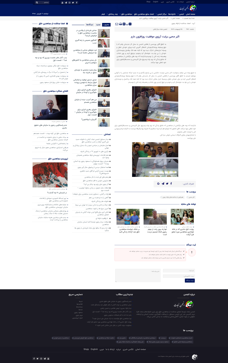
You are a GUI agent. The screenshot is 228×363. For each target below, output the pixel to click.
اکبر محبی (191, 197)
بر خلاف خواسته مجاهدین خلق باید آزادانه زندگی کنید (129, 230)
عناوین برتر (122, 338)
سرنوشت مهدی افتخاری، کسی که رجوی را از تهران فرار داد (52, 77)
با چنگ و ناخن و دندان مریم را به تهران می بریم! (92, 205)
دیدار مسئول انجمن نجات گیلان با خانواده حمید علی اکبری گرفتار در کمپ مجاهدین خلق (92, 140)
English (155, 2)
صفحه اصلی (190, 14)
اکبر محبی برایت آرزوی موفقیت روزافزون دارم (155, 37)
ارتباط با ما (180, 2)
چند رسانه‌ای (113, 14)
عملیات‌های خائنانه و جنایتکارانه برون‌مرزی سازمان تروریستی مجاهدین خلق (53, 206)
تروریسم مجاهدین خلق (58, 158)
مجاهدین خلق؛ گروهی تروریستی (83, 338)
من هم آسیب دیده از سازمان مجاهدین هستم (86, 101)
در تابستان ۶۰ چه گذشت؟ (57, 192)
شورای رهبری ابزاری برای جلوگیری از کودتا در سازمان (86, 91)
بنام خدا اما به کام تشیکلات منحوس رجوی (118, 315)
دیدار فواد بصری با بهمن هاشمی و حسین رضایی (116, 308)
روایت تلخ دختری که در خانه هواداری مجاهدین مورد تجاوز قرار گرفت (183, 232)
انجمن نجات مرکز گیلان (160, 29)
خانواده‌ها (172, 14)
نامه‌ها (80, 309)
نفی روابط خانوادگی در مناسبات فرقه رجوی (131, 342)
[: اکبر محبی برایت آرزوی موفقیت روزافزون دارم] (117, 24)
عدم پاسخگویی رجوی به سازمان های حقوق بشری (50, 126)
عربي (162, 2)
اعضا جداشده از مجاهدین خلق (52, 23)
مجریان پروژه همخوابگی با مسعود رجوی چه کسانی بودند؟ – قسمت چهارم (91, 162)
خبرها (80, 301)
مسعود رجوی (78, 312)
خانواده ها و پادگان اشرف (100, 201)
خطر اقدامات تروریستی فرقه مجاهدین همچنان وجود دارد (92, 156)
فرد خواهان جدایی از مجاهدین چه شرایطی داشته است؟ (85, 51)
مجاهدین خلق (126, 14)
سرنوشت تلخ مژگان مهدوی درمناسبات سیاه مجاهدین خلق (52, 67)
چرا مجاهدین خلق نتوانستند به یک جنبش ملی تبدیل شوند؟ (112, 318)
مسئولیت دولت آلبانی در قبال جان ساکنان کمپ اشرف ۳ (113, 325)
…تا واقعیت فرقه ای (102, 218)
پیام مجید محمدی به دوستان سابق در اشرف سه (85, 71)
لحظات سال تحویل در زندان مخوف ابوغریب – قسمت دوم (93, 189)
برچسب (163, 338)
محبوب (106, 24)
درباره (118, 349)
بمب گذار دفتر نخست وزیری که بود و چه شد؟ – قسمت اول (51, 59)
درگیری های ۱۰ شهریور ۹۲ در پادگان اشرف (94, 151)
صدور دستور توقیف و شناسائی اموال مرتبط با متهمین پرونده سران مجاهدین (85, 82)
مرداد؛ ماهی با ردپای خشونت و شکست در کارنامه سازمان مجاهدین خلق (52, 138)
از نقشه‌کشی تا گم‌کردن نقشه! (56, 143)
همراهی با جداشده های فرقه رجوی (173, 197)
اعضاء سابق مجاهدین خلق (144, 14)
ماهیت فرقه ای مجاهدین (106, 338)
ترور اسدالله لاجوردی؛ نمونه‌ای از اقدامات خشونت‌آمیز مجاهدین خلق (53, 199)
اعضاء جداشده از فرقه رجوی (181, 23)
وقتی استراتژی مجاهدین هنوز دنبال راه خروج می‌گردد (51, 148)
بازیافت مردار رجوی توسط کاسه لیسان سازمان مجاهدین (93, 223)
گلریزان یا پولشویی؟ (89, 119)
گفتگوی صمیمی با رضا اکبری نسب (86, 41)
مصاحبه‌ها (79, 307)
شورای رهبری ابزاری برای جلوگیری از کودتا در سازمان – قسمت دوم (85, 112)
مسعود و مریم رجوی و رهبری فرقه (158, 342)
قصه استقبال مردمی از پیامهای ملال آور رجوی (93, 167)
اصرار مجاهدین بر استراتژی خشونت (181, 338)
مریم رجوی (79, 315)
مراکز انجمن (161, 14)
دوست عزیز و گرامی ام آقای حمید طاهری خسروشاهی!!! (94, 172)
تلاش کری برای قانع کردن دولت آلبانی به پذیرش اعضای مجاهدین (92, 213)
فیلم (103, 14)
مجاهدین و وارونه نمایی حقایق (183, 342)
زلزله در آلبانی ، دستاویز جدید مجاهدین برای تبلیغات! (91, 194)
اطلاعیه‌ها (79, 304)
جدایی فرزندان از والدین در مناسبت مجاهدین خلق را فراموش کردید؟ (86, 33)
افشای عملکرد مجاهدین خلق (55, 91)
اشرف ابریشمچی (77, 318)
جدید (98, 24)
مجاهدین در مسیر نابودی (61, 338)
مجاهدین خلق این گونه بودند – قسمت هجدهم (50, 133)
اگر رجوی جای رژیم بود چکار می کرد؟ (96, 184)
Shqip (148, 2)
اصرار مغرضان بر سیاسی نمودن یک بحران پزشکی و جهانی (91, 146)
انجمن (181, 14)
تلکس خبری (170, 2)
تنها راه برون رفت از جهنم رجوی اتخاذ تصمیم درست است (157, 232)
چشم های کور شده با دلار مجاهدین (96, 177)
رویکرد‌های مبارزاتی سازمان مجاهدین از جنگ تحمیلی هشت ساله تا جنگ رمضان (51, 212)
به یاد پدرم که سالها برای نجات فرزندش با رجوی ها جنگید (92, 229)
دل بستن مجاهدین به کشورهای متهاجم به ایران (84, 61)
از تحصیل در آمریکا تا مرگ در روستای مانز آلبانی (50, 72)
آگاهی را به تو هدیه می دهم (99, 198)
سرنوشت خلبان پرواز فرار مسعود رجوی (53, 82)
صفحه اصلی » (175, 18)
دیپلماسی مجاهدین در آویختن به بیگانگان (143, 338)
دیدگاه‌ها (89, 24)
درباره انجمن (190, 2)
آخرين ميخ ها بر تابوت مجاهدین (97, 208)
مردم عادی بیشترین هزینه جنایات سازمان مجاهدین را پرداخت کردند (53, 218)
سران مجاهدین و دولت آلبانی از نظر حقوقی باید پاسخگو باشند (111, 305)
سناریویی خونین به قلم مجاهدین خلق (96, 181)
